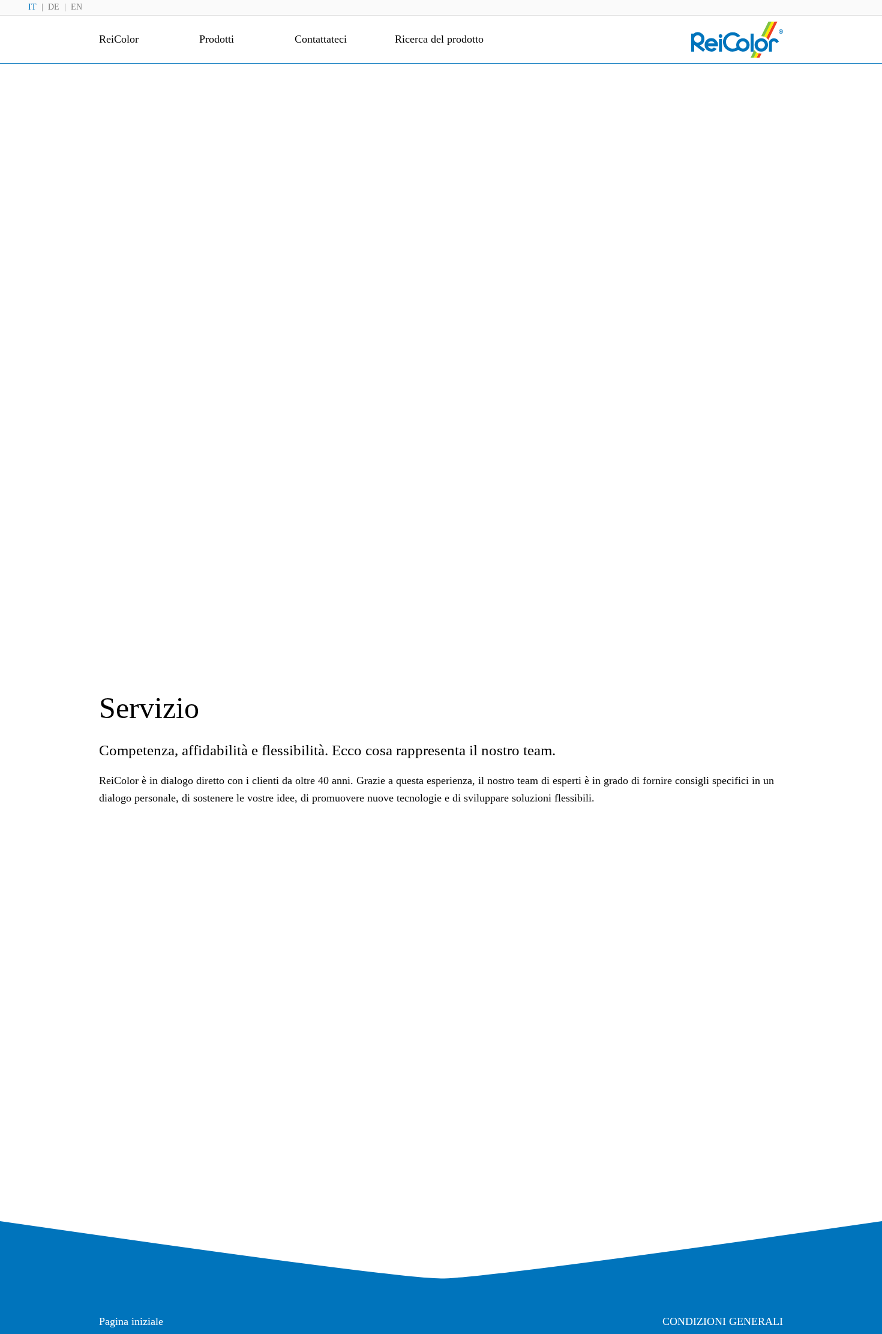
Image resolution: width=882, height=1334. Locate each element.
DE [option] (53, 6)
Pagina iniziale (131, 1321)
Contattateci (321, 39)
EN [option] (76, 6)
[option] (52, 7)
